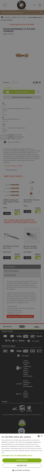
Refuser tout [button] (22, 465)
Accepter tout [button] (22, 460)
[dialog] (22, 454)
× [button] (41, 436)
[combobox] (39, 436)
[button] (22, 456)
